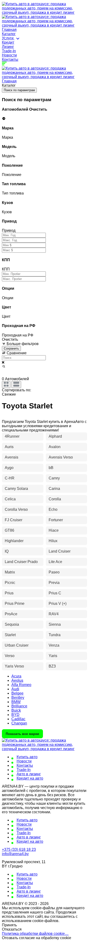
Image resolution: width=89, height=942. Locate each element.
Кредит (8, 42)
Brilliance (19, 706)
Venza (54, 645)
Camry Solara (16, 489)
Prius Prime (14, 603)
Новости (9, 55)
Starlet (10, 635)
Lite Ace (55, 562)
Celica (10, 499)
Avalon (55, 447)
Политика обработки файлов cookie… (35, 934)
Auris (9, 447)
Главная (9, 30)
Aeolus (17, 680)
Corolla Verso (16, 509)
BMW (16, 702)
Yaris (53, 656)
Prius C (55, 593)
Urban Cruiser (16, 645)
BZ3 (52, 666)
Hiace (54, 530)
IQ (7, 551)
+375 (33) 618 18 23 (19, 849)
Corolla (55, 499)
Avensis (11, 457)
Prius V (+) (57, 603)
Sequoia (12, 624)
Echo (53, 509)
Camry (54, 478)
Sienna (55, 624)
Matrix (10, 572)
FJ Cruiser (13, 520)
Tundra (55, 635)
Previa (54, 583)
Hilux (53, 541)
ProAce (11, 614)
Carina (54, 489)
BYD (15, 715)
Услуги (8, 38)
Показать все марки (22, 734)
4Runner (12, 436)
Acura (16, 676)
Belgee (17, 693)
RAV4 (54, 614)
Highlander (14, 541)
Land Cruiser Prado (21, 562)
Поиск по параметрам (19, 90)
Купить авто (27, 757)
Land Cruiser (59, 551)
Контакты (10, 59)
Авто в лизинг (29, 774)
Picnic (10, 583)
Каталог (9, 34)
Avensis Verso (61, 457)
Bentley (17, 698)
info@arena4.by (15, 854)
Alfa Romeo (21, 685)
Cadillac (18, 719)
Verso (9, 656)
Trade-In (9, 51)
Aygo (9, 468)
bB (51, 468)
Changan (19, 723)
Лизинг (8, 47)
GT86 (9, 530)
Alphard (55, 436)
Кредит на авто (30, 778)
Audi (15, 689)
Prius (9, 593)
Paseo (54, 572)
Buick (16, 710)
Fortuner (56, 520)
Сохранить (11, 348)
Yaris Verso (14, 666)
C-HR (9, 478)
